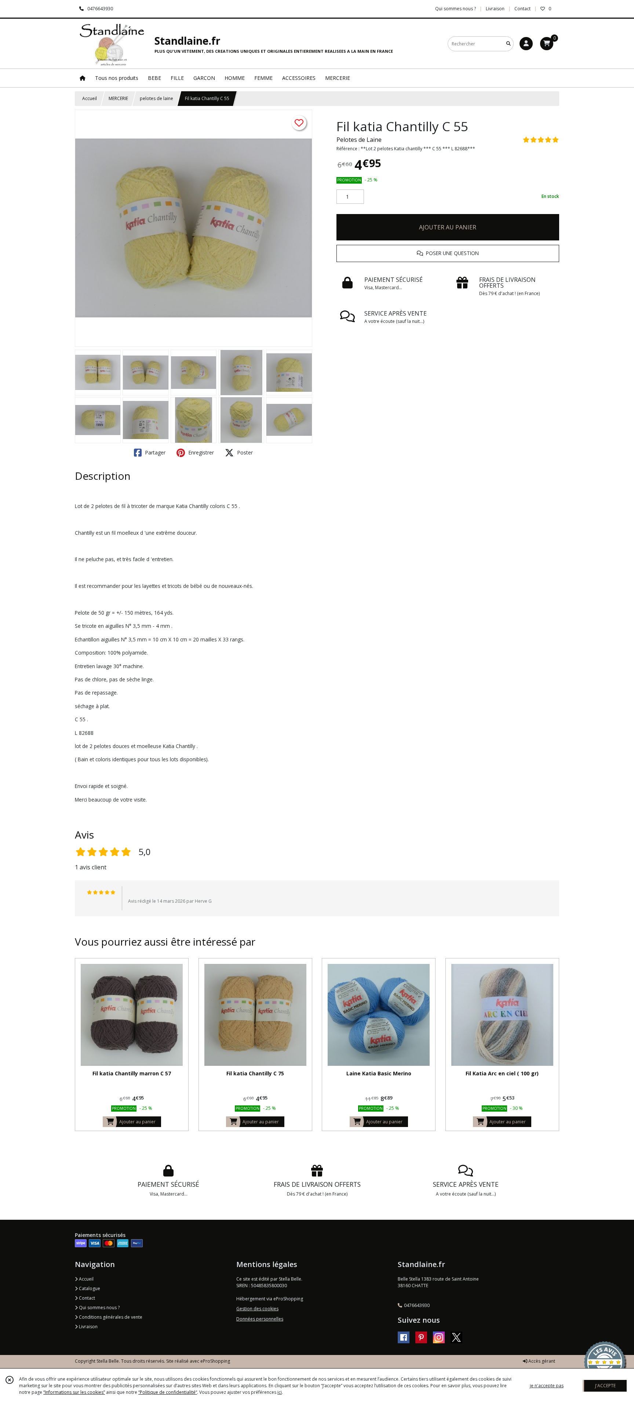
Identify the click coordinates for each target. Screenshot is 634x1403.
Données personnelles (259, 1319)
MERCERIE (118, 98)
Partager (154, 452)
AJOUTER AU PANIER (447, 227)
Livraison (88, 1326)
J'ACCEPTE (605, 1385)
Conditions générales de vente (110, 1317)
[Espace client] (526, 44)
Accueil (89, 98)
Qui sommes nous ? (99, 1307)
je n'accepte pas (547, 1385)
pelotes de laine (156, 98)
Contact (522, 8)
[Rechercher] (508, 44)
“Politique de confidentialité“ (167, 1392)
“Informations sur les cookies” (74, 1392)
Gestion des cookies (257, 1309)
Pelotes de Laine (359, 140)
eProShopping (215, 1361)
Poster (244, 452)
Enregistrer (200, 452)
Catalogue (89, 1288)
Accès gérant (541, 1361)
